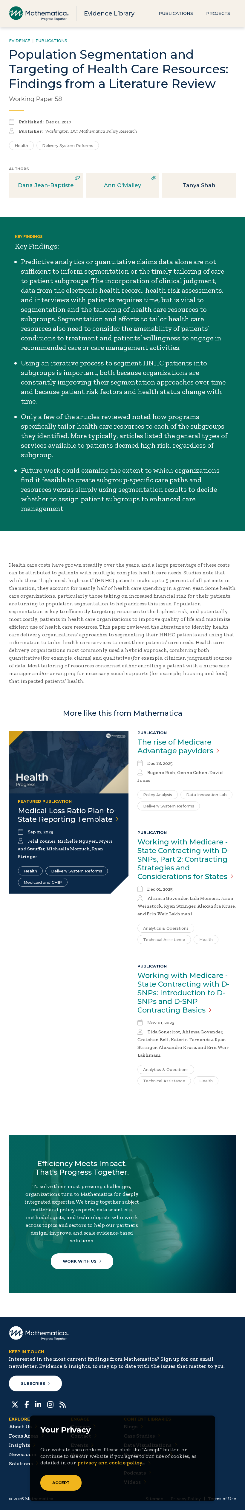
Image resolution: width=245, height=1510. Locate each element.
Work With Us (80, 1261)
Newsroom (22, 1454)
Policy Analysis (157, 794)
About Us (20, 1426)
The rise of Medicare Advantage (175, 746)
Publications (176, 13)
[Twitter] (15, 1404)
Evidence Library (109, 13)
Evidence (19, 40)
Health (21, 145)
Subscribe (33, 1383)
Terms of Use (222, 1498)
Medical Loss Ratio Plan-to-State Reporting (67, 815)
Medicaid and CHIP (43, 882)
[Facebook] (26, 1404)
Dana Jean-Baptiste (46, 185)
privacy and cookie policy (110, 1462)
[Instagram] (50, 1404)
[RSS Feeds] (62, 1404)
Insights (19, 1445)
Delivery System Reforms (67, 145)
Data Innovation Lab (206, 794)
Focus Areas (23, 1436)
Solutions (21, 1463)
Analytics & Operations (166, 928)
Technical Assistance (164, 939)
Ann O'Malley (122, 185)
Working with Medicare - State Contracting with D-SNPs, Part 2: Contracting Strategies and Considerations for (183, 859)
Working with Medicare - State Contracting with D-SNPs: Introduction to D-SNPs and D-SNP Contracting (183, 992)
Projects (218, 13)
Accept (61, 1482)
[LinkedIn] (38, 1404)
